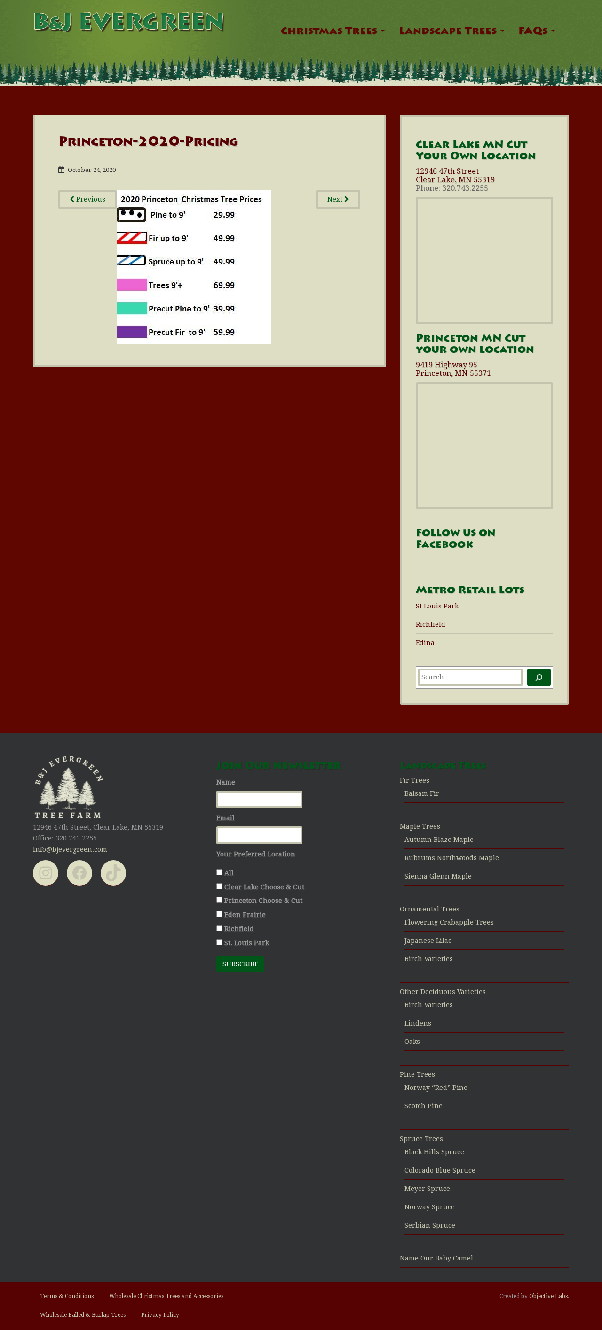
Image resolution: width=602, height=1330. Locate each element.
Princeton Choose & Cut (263, 900)
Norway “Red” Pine (435, 1087)
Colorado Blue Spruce (439, 1170)
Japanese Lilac (428, 940)
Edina (425, 642)
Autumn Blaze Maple (439, 839)
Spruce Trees (421, 1139)
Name (225, 782)
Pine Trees (417, 1074)
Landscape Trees (449, 32)
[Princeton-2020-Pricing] (194, 265)
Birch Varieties (428, 959)
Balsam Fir (421, 793)
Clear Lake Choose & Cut (264, 887)
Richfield (430, 624)
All (229, 873)
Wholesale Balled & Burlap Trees (83, 1315)
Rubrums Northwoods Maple (451, 858)
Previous (89, 199)
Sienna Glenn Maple (438, 876)
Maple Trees (420, 826)
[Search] (539, 677)
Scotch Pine (423, 1106)
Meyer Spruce (427, 1188)
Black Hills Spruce (434, 1152)
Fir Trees (414, 780)
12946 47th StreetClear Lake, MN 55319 (455, 175)
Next (335, 199)
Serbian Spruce (429, 1225)
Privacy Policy (160, 1315)
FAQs (534, 32)
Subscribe (240, 964)
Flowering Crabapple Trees (449, 922)
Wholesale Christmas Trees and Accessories (166, 1296)
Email (225, 818)
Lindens (417, 1023)
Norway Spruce (429, 1207)
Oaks (412, 1041)
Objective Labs (548, 1296)
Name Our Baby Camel (436, 1258)
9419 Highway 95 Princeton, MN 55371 (453, 369)
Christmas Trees (330, 32)
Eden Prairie (245, 914)
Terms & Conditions (67, 1296)
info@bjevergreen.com (70, 849)
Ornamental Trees (429, 909)
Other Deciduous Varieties (443, 992)
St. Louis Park (246, 943)
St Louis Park (437, 606)
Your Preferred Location (255, 854)
